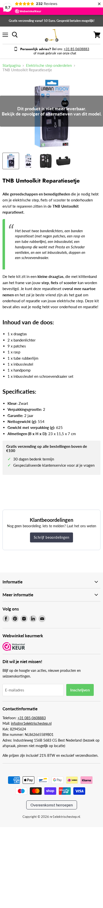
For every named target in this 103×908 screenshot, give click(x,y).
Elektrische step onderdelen (49, 65)
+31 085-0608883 (32, 718)
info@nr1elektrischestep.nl (31, 723)
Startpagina (11, 65)
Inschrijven (80, 689)
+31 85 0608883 (76, 49)
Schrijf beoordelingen (52, 537)
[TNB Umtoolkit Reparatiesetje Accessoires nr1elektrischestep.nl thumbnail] (11, 161)
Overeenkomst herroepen (51, 805)
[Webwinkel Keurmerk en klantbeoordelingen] (13, 646)
